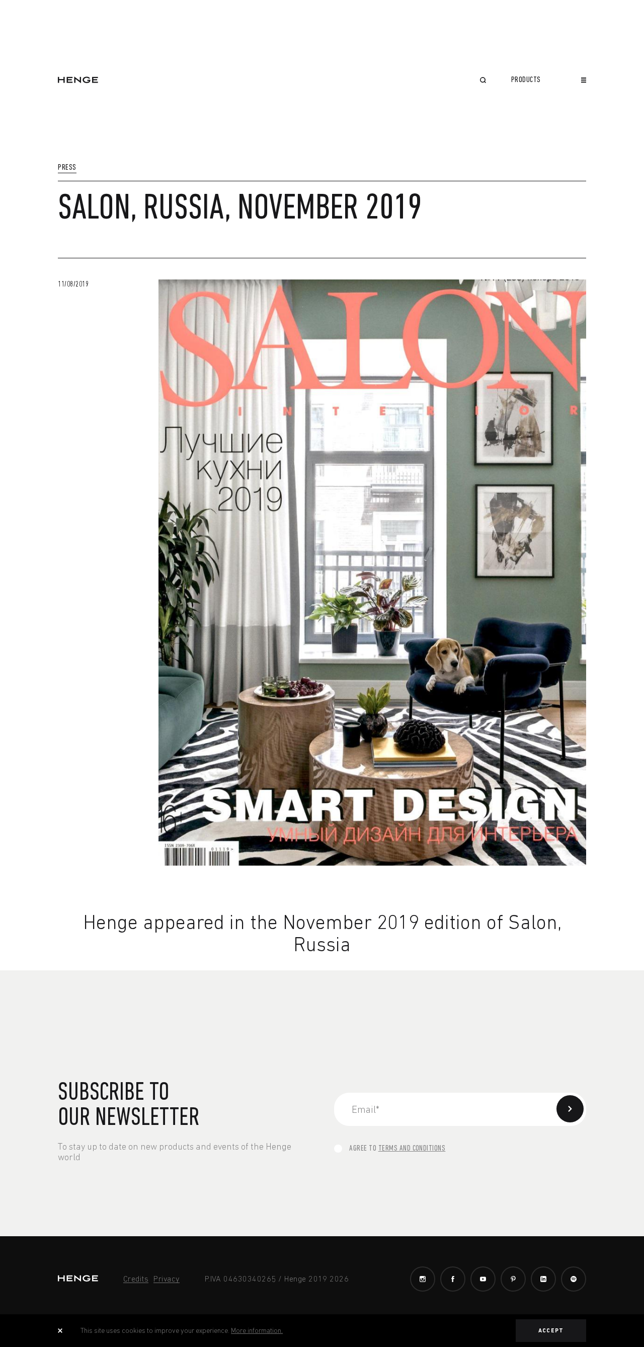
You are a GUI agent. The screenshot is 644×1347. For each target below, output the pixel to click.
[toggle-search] (483, 81)
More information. (257, 1330)
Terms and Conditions (412, 1149)
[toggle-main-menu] (583, 80)
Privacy (166, 1278)
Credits (135, 1278)
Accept (551, 1330)
